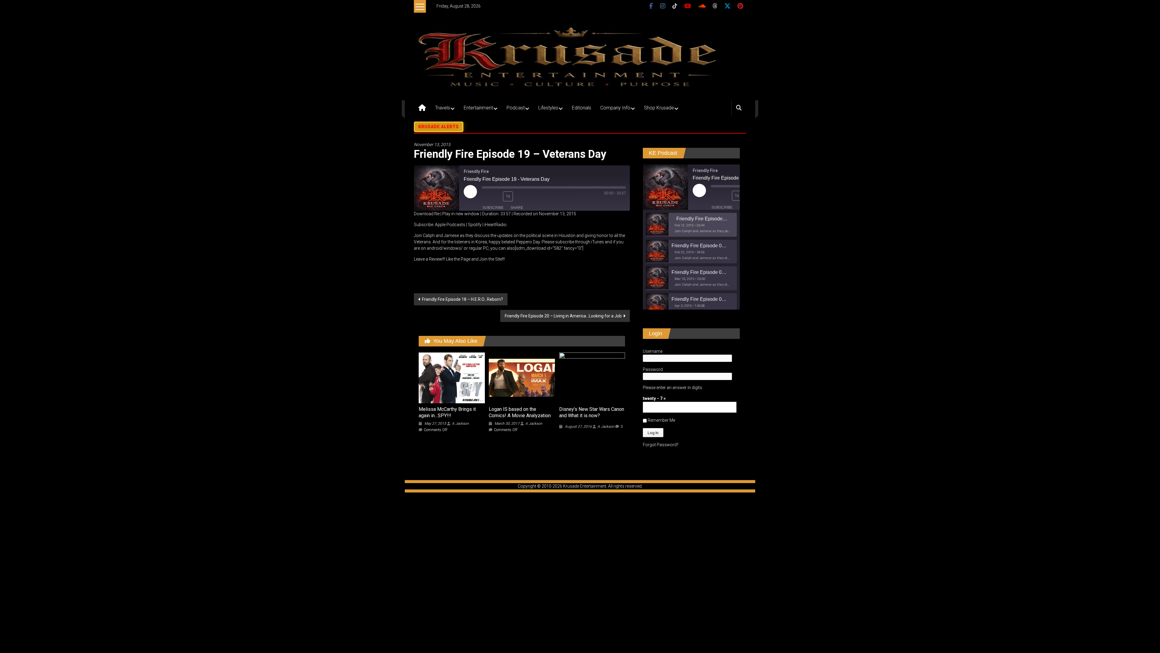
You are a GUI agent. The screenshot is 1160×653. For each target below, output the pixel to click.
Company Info (615, 108)
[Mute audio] (486, 196)
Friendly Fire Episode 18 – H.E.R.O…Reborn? (462, 299)
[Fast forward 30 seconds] (520, 196)
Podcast (516, 108)
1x (508, 196)
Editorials (581, 108)
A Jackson (460, 423)
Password (653, 369)
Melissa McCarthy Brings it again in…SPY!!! (447, 412)
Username (652, 351)
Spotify (475, 224)
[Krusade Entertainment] (422, 107)
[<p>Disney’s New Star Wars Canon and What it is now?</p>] (592, 377)
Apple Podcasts (450, 224)
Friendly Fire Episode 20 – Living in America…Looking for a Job (563, 316)
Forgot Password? (660, 444)
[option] (691, 225)
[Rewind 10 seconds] (497, 196)
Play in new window (460, 213)
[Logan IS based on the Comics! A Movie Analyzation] (522, 377)
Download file (427, 213)
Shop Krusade (659, 108)
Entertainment (478, 108)
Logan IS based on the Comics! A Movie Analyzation (520, 412)
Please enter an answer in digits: (673, 387)
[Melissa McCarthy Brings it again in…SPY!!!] (452, 377)
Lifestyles (548, 108)
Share (517, 208)
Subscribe (493, 208)
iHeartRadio (495, 224)
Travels (442, 108)
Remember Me (661, 420)
